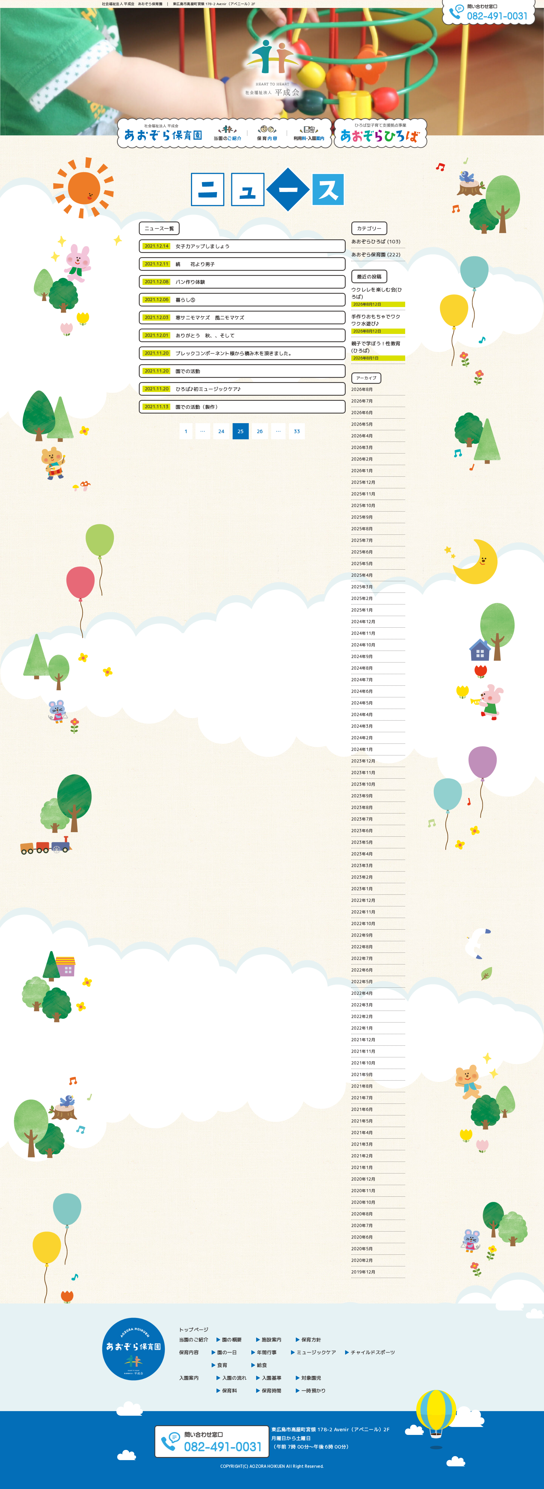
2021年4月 (362, 1132)
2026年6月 (362, 412)
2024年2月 (362, 737)
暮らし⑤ (185, 300)
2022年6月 (362, 970)
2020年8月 (362, 1214)
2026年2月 (362, 459)
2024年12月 (363, 621)
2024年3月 (362, 726)
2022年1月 (362, 1028)
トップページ (194, 1329)
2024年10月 (363, 644)
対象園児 (311, 1378)
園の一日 (227, 1352)
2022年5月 (362, 981)
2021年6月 (362, 1109)
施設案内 (271, 1339)
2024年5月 (362, 703)
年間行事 (267, 1352)
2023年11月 (363, 772)
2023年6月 (362, 830)
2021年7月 (362, 1097)
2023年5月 (362, 842)
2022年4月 (362, 993)
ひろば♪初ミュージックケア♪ (208, 389)
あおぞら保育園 (368, 254)
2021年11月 (363, 1051)
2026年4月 (362, 435)
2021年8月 (362, 1086)
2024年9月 (362, 656)
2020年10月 (363, 1202)
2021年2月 (362, 1155)
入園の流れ (234, 1378)
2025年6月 (362, 552)
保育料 (229, 1390)
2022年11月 (363, 912)
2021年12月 (363, 1039)
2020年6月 (362, 1237)
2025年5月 (362, 563)
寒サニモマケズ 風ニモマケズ (210, 317)
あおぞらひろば (368, 241)
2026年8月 (362, 389)
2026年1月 (362, 470)
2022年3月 (362, 1004)
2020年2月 (362, 1260)
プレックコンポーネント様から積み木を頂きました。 (235, 353)
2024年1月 (362, 749)
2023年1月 (362, 888)
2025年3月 (362, 586)
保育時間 (271, 1390)
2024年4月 (362, 714)
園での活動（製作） (198, 407)
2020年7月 (362, 1225)
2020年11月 (363, 1190)
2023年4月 (362, 854)
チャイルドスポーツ (373, 1352)
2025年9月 (362, 517)
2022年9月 (362, 935)
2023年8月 (362, 807)
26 (260, 431)
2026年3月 (362, 447)
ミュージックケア (316, 1352)
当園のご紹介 (194, 1339)
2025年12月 (363, 482)
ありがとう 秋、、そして (207, 335)
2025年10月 (363, 505)
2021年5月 (362, 1121)
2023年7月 (362, 819)
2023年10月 (363, 784)
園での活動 (188, 371)
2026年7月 (362, 401)
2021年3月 (362, 1144)
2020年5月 (362, 1248)
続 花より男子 (200, 264)
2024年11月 (363, 633)
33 (297, 431)
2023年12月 (363, 761)
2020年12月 (363, 1179)
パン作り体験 (190, 282)
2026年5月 (362, 424)
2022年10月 (363, 923)
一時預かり (313, 1390)
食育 (222, 1365)
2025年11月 (363, 494)
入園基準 (271, 1378)
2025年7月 (362, 540)
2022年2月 (362, 1016)
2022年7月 (362, 958)
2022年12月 (363, 900)
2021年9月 (362, 1074)
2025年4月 (362, 575)
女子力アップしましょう (203, 246)
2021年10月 (363, 1063)
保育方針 (311, 1339)
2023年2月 (362, 877)
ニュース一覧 (159, 228)
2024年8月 (362, 668)
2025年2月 (362, 598)
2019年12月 (363, 1272)
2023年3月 (362, 865)
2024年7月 (362, 679)
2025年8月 (362, 528)
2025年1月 (362, 610)
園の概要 (232, 1339)
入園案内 (189, 1378)
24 (221, 431)
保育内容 (189, 1352)
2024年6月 (362, 691)
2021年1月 (362, 1167)
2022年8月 (362, 946)
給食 (262, 1365)
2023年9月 (362, 795)
